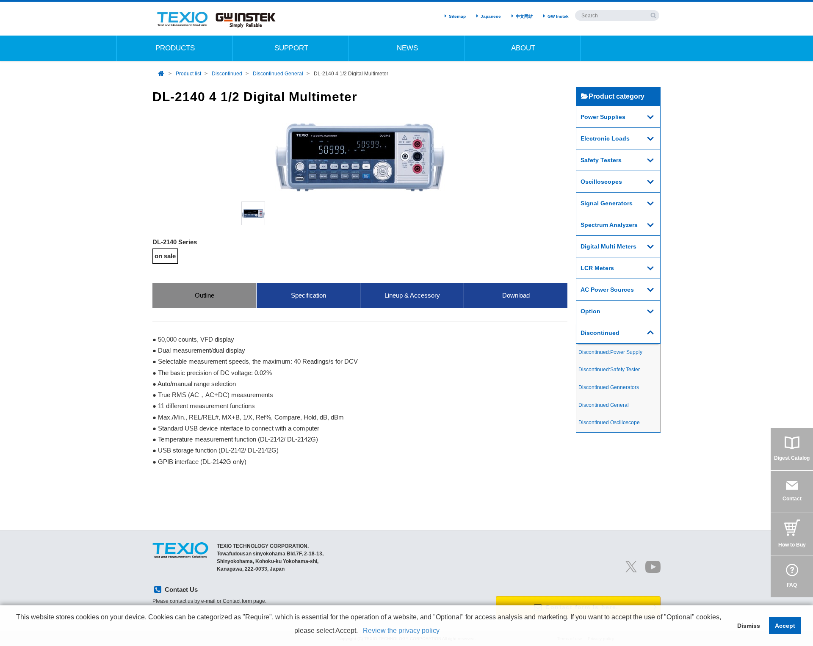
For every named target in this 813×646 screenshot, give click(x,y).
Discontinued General (278, 74)
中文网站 (524, 16)
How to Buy (792, 545)
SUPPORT (291, 48)
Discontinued (227, 74)
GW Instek (558, 16)
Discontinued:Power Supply (610, 352)
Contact (792, 499)
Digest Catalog (792, 458)
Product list (188, 74)
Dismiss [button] (748, 625)
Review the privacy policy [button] (401, 630)
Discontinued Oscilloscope (609, 422)
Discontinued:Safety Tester (609, 370)
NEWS (407, 48)
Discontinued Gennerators (608, 387)
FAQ (792, 585)
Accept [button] (785, 625)
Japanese (491, 16)
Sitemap (457, 16)
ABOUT (523, 48)
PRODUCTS (175, 48)
